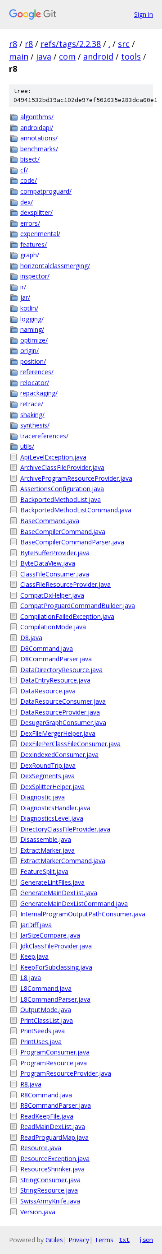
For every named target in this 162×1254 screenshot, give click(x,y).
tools (131, 56)
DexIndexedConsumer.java (59, 754)
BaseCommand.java (49, 520)
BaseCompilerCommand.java (62, 531)
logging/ (32, 319)
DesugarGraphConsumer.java (63, 722)
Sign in (143, 14)
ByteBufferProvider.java (55, 552)
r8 (13, 43)
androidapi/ (36, 127)
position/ (33, 361)
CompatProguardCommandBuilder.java (77, 605)
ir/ (23, 287)
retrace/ (31, 403)
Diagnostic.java (42, 797)
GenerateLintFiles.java (52, 882)
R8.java (30, 1084)
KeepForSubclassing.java (56, 967)
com (67, 56)
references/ (37, 371)
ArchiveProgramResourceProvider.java (76, 478)
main (18, 56)
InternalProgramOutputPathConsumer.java (82, 914)
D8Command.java (46, 648)
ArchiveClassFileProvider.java (62, 467)
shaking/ (32, 414)
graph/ (29, 255)
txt (124, 1239)
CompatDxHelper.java (52, 595)
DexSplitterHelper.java (52, 786)
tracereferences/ (44, 436)
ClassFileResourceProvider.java (65, 584)
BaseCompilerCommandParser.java (72, 542)
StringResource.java (49, 1190)
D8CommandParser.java (56, 659)
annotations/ (39, 138)
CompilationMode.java (53, 626)
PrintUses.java (41, 1041)
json (146, 1239)
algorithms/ (37, 116)
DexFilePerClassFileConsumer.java (70, 743)
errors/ (30, 223)
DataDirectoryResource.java (61, 669)
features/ (33, 244)
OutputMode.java (45, 1009)
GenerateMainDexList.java (58, 892)
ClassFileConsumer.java (54, 574)
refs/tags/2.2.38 (70, 43)
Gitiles (54, 1239)
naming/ (32, 329)
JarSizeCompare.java (50, 935)
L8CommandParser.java (55, 999)
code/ (28, 180)
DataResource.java (48, 691)
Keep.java (34, 956)
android (98, 56)
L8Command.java (46, 988)
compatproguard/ (46, 191)
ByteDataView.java (47, 563)
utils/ (27, 446)
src (124, 43)
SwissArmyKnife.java (50, 1201)
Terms (103, 1239)
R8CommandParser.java (55, 1105)
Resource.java (40, 1147)
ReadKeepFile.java (46, 1116)
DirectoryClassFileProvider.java (65, 829)
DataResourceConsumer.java (63, 701)
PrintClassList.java (46, 1020)
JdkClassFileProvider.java (56, 946)
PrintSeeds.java (42, 1030)
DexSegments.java (47, 775)
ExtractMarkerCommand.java (62, 860)
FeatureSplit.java (44, 871)
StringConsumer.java (50, 1179)
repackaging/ (39, 393)
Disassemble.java (45, 839)
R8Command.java (46, 1095)
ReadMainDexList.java (52, 1126)
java (43, 56)
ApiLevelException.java (53, 457)
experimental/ (40, 233)
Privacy (78, 1239)
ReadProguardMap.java (54, 1137)
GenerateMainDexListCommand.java (74, 903)
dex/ (26, 202)
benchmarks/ (39, 148)
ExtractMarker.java (47, 850)
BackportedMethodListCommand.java (75, 510)
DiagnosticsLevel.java (51, 818)
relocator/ (34, 382)
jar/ (25, 297)
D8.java (31, 637)
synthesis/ (35, 425)
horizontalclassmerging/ (55, 265)
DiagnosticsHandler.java (55, 807)
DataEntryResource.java (55, 680)
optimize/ (34, 340)
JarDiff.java (36, 924)
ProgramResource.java (53, 1063)
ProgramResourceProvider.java (65, 1073)
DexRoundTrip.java (48, 765)
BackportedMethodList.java (60, 499)
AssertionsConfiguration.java (62, 488)
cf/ (24, 170)
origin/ (29, 350)
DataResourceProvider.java (60, 712)
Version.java (37, 1212)
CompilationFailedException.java (67, 616)
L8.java (30, 977)
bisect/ (30, 159)
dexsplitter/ (36, 212)
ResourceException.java (55, 1158)
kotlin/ (29, 308)
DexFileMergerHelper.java (57, 733)
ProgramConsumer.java (55, 1052)
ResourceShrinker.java (52, 1169)
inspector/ (35, 276)
